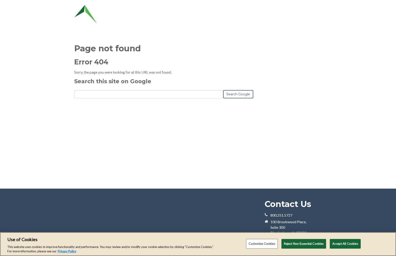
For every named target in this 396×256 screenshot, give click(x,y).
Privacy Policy (67, 251)
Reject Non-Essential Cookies (304, 243)
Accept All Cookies (345, 243)
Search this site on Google (112, 81)
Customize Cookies (262, 243)
